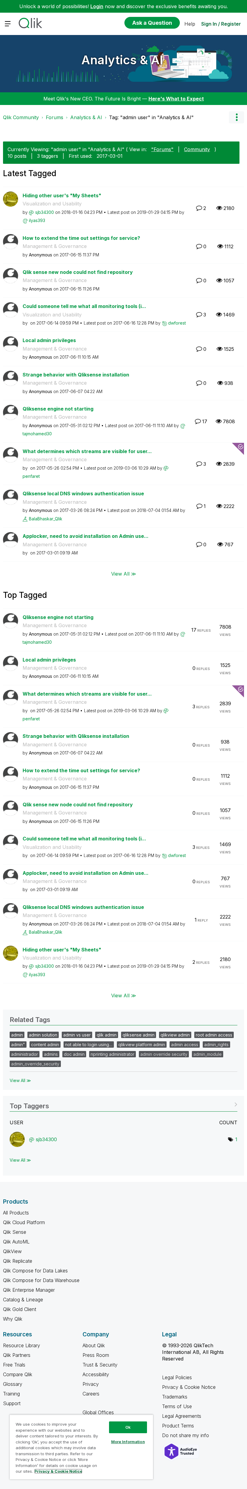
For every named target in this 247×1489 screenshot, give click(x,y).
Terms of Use (177, 1406)
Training (11, 1394)
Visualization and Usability (52, 204)
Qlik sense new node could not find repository (78, 272)
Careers (91, 1394)
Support (11, 1403)
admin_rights (216, 1044)
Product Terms (178, 1426)
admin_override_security (35, 1063)
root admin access (214, 1034)
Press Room (96, 1355)
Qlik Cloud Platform (24, 1222)
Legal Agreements (181, 1416)
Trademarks (174, 1397)
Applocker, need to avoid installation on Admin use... (86, 536)
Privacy (91, 1384)
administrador (24, 1054)
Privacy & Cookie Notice (189, 1387)
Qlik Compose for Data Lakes (35, 1271)
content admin (45, 1044)
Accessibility (96, 1374)
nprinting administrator (112, 1054)
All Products (16, 1213)
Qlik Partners (16, 1355)
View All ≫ (123, 573)
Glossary (12, 1384)
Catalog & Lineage (23, 1300)
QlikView (12, 1251)
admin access (184, 1044)
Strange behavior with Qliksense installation (76, 375)
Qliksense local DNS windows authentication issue (83, 494)
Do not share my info (186, 1435)
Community (197, 149)
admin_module (207, 1054)
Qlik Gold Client (19, 1309)
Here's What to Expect (176, 99)
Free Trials (14, 1365)
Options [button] (236, 117)
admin (17, 1034)
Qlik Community (21, 117)
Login (96, 6)
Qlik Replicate (17, 1261)
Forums (54, 117)
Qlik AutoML (16, 1242)
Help (189, 24)
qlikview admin (175, 1034)
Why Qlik (12, 1319)
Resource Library (21, 1345)
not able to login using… (88, 1044)
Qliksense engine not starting (58, 409)
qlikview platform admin (141, 1044)
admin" (18, 1044)
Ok (128, 1427)
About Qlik (94, 1345)
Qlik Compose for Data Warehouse (41, 1280)
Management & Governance (55, 246)
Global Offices (98, 1412)
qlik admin (107, 1034)
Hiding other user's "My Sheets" (62, 195)
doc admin (74, 1054)
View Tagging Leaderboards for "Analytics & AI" (123, 1104)
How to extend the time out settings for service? (81, 238)
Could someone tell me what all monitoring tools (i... (84, 306)
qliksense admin (139, 1034)
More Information (128, 1441)
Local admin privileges (49, 340)
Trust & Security (100, 1365)
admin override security (163, 1054)
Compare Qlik (17, 1374)
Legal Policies (177, 1377)
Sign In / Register (221, 24)
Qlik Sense (14, 1232)
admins (51, 1054)
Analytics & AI (122, 59)
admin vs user (77, 1034)
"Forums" (162, 149)
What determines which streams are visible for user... (87, 451)
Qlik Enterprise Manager (29, 1290)
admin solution (43, 1034)
